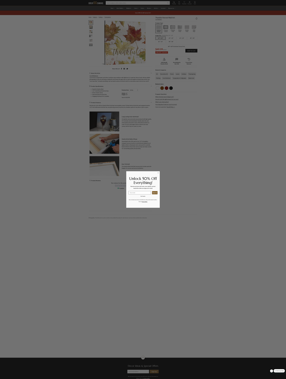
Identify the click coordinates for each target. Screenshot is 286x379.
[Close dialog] (158, 173)
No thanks (143, 196)
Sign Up (155, 192)
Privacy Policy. (144, 201)
